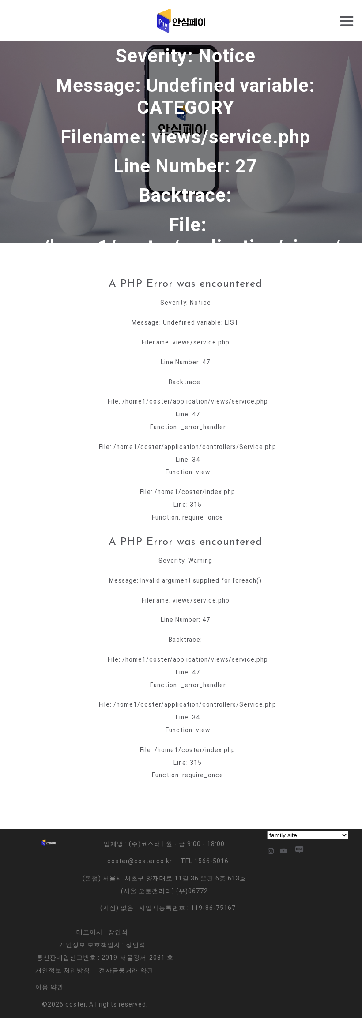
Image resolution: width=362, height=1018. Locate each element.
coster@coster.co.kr (139, 861)
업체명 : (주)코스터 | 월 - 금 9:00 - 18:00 (164, 843)
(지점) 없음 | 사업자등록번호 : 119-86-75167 (168, 907)
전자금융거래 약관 (126, 970)
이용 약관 (49, 987)
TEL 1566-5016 (205, 861)
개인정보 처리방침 (62, 970)
